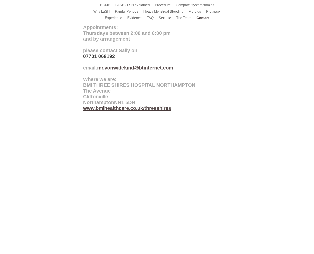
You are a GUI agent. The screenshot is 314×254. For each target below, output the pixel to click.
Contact (203, 18)
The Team (184, 18)
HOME (105, 5)
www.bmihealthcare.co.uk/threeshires (127, 108)
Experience (114, 18)
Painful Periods (127, 11)
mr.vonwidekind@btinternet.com (135, 68)
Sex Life (165, 18)
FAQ (150, 18)
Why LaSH (102, 11)
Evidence (134, 18)
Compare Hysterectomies (195, 5)
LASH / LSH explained (133, 5)
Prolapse (213, 11)
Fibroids (195, 11)
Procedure (163, 5)
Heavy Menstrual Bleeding (163, 11)
